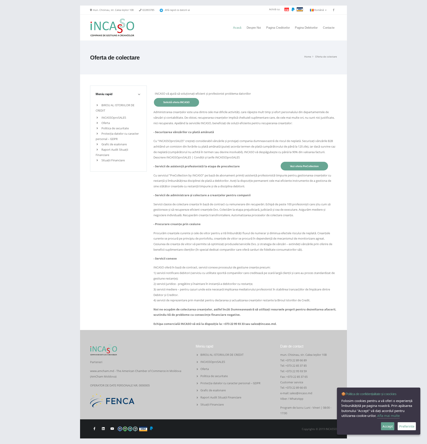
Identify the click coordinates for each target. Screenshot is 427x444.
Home (307, 56)
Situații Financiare (113, 160)
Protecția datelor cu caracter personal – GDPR (230, 383)
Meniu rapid (104, 94)
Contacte (328, 27)
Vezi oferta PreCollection (304, 166)
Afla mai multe (388, 415)
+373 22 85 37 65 (297, 377)
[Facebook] (333, 10)
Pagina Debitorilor (306, 27)
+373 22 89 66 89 (296, 360)
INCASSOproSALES (113, 118)
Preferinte (406, 426)
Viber (283, 399)
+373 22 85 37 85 (296, 366)
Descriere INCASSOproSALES (172, 157)
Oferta (105, 123)
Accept (388, 426)
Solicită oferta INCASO (176, 102)
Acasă (237, 27)
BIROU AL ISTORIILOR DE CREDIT (222, 355)
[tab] (118, 94)
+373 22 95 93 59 (296, 371)
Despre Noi (254, 27)
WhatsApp (296, 399)
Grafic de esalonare (114, 144)
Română (319, 10)
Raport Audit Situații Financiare (220, 397)
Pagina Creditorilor (278, 27)
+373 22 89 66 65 (296, 388)
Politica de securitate (115, 128)
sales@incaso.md (263, 324)
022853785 (148, 10)
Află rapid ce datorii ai (177, 10)
